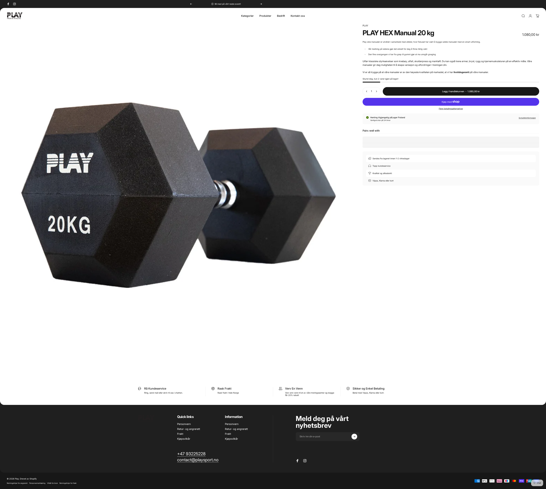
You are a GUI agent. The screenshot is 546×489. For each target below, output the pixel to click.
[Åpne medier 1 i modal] (178, 195)
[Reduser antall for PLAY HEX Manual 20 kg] (366, 91)
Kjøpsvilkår (183, 438)
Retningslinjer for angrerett (17, 483)
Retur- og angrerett (188, 428)
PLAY (365, 25)
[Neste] (261, 4)
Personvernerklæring (37, 483)
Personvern (184, 424)
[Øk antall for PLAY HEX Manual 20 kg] (377, 91)
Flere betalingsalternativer (451, 108)
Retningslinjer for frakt (67, 483)
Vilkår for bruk (52, 483)
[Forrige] (191, 4)
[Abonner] (354, 436)
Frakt (180, 433)
